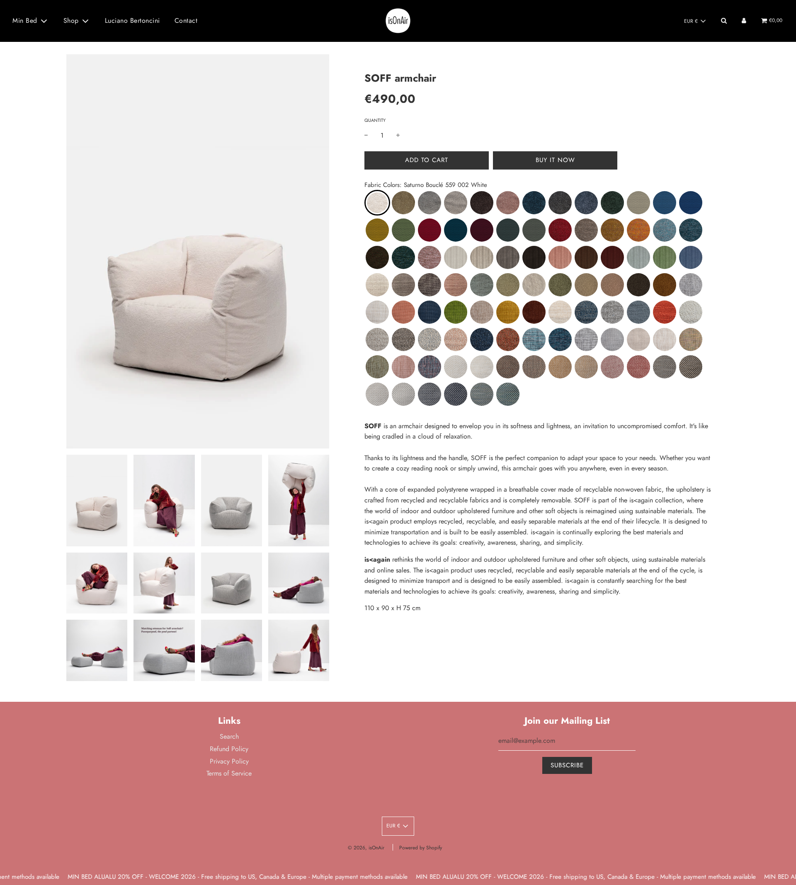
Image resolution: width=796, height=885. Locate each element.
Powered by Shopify (420, 847)
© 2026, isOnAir (366, 847)
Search (229, 736)
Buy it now (555, 160)
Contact (186, 20)
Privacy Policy (229, 761)
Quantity (375, 120)
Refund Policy (229, 749)
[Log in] (744, 20)
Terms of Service (229, 773)
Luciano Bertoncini (132, 20)
